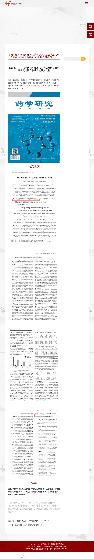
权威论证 (12, 54)
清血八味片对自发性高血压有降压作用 (28, 525)
